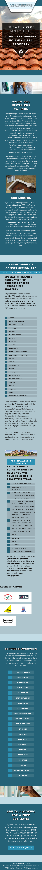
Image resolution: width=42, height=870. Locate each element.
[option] (21, 184)
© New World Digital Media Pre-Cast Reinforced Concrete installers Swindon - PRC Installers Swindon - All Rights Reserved (21, 866)
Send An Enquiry (21, 848)
